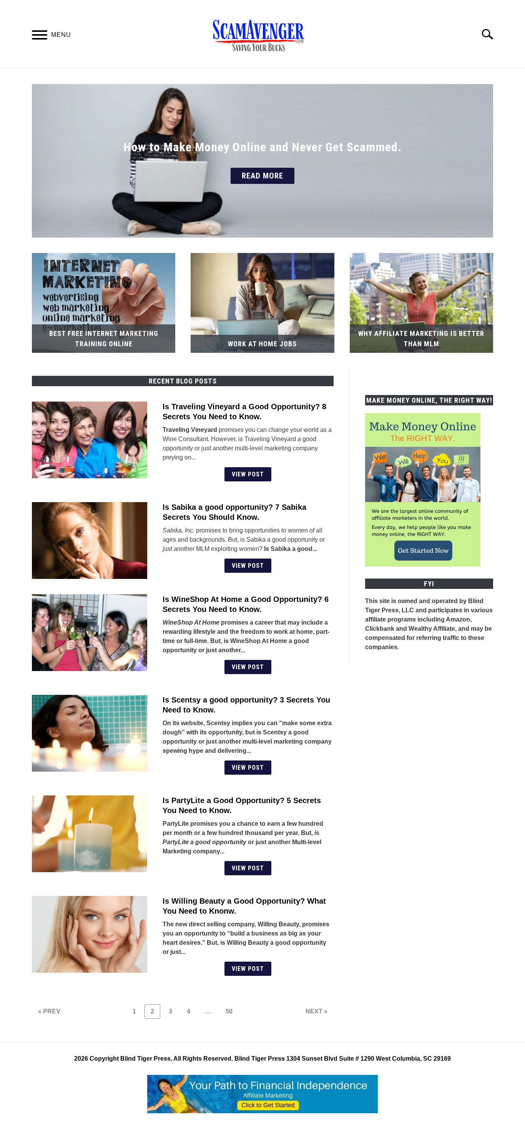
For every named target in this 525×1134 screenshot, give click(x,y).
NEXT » (316, 1011)
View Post (248, 474)
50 (232, 1011)
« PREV (49, 1011)
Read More (262, 175)
